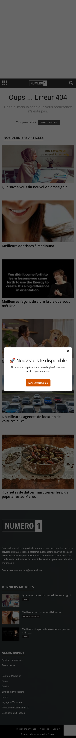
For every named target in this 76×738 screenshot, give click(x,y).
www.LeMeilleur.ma (38, 382)
